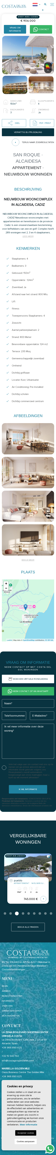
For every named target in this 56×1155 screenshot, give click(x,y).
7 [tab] (40, 913)
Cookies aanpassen (26, 1141)
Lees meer (28, 236)
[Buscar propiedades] (45, 4)
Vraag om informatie (15, 29)
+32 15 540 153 (10, 1056)
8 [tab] (45, 913)
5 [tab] (28, 913)
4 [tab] (23, 913)
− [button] (6, 588)
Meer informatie (28, 1124)
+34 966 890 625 (12, 1047)
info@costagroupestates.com (18, 1060)
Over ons (7, 1006)
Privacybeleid (15, 772)
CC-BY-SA (49, 640)
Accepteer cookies (25, 1132)
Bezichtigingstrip (12, 996)
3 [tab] (17, 913)
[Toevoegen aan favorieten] (48, 856)
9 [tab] (51, 913)
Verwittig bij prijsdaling (28, 132)
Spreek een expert (12, 1011)
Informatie (8, 1001)
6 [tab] (34, 913)
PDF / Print (45, 123)
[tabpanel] (28, 881)
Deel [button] (17, 123)
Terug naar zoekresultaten (38, 142)
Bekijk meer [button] (28, 560)
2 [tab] (10, 913)
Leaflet (9, 640)
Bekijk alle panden (28, 927)
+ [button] (6, 583)
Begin (5, 986)
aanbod (6, 991)
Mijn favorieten (11, 1015)
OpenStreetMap (29, 640)
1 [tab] (5, 913)
